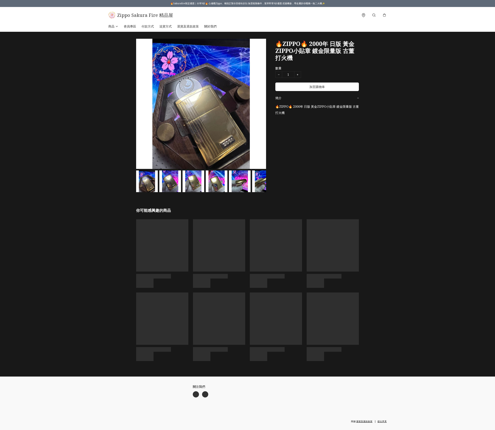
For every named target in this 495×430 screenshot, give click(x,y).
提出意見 (382, 421)
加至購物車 (317, 87)
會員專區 (130, 26)
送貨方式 (165, 26)
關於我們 (210, 26)
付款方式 (148, 26)
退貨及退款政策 (188, 26)
